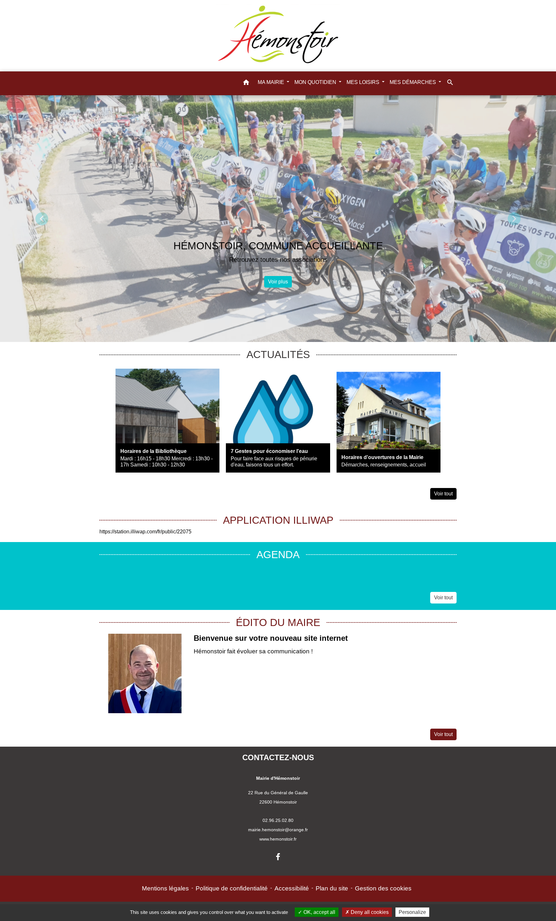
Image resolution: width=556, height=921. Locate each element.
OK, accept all (318, 912)
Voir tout (443, 493)
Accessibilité (291, 888)
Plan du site (332, 888)
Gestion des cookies (383, 888)
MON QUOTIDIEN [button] (316, 82)
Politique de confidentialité (232, 888)
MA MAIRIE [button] (271, 82)
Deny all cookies (369, 912)
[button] (246, 83)
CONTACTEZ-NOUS (278, 757)
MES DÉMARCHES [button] (413, 82)
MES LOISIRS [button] (364, 82)
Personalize (412, 912)
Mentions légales (165, 888)
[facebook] (278, 857)
